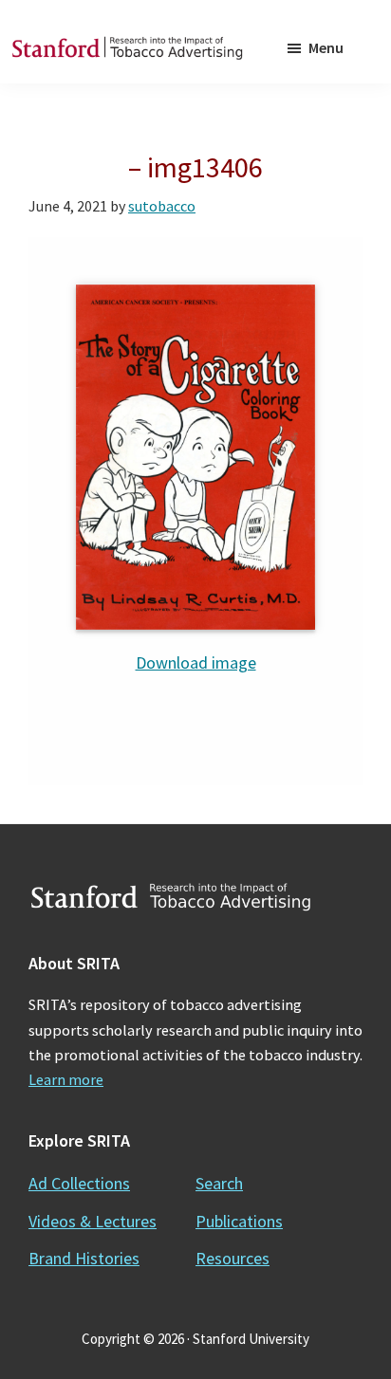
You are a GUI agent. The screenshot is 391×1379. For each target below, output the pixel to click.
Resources (233, 1258)
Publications (239, 1221)
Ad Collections (79, 1183)
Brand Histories (84, 1258)
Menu (326, 47)
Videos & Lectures (92, 1221)
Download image (196, 662)
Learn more (65, 1079)
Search (219, 1183)
